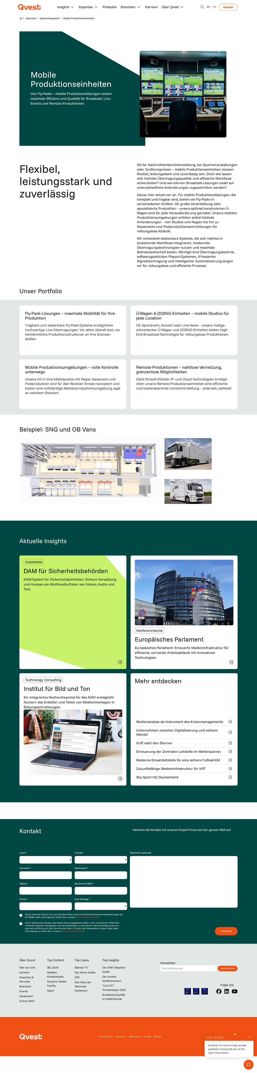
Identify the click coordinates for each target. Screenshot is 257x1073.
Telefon (23, 883)
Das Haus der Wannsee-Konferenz (83, 986)
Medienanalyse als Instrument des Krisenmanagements (179, 721)
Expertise (31, 18)
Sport (50, 990)
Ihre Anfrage (82, 899)
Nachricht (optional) (140, 852)
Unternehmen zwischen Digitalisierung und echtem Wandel (177, 732)
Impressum (120, 1036)
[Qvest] (29, 7)
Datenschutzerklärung (87, 917)
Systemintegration (50, 18)
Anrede (79, 852)
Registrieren (227, 968)
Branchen (25, 986)
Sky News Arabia (85, 972)
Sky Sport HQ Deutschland (157, 777)
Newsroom (26, 996)
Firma (23, 899)
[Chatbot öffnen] (202, 7)
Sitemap (157, 1036)
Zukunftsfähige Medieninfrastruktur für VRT (171, 768)
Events (23, 991)
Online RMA (26, 1001)
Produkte (109, 7)
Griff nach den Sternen (154, 743)
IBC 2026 (52, 967)
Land (23, 852)
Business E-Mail (84, 883)
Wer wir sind (27, 967)
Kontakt (228, 7)
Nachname (81, 868)
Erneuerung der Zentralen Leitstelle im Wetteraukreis (178, 751)
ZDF (77, 977)
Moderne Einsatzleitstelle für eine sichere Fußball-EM (178, 760)
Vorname (25, 868)
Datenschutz (135, 1036)
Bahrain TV (81, 967)
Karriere (151, 7)
